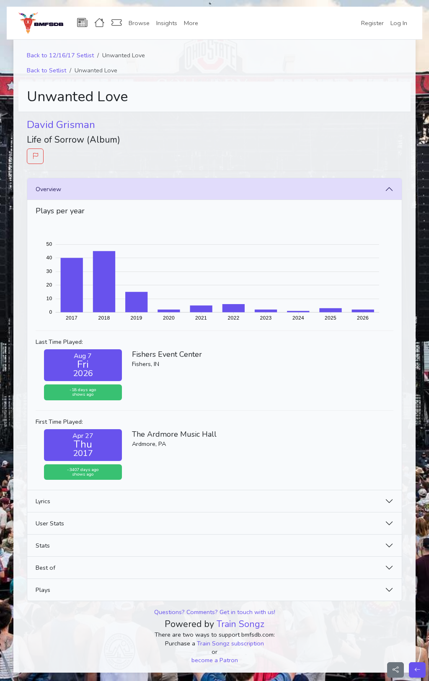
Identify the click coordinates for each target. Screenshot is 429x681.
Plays (43, 590)
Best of (45, 567)
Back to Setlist (46, 70)
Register (372, 23)
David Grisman (61, 125)
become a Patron (214, 660)
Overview (48, 189)
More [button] (191, 23)
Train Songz (240, 624)
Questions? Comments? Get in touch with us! (214, 612)
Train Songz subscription (230, 643)
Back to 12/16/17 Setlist (60, 55)
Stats (43, 545)
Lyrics (43, 501)
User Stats (50, 523)
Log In (398, 23)
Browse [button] (139, 23)
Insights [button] (166, 23)
